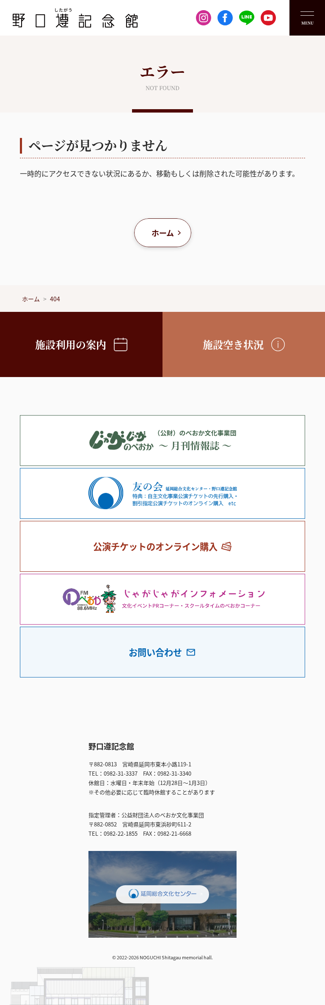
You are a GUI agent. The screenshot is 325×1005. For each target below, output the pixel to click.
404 (55, 299)
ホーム (162, 232)
